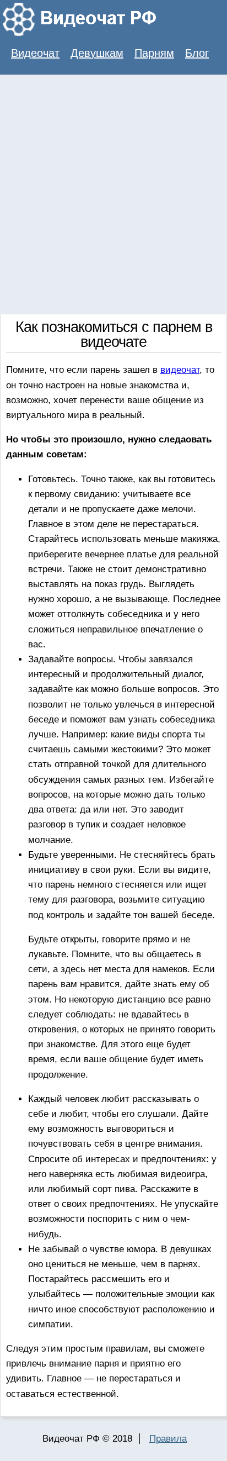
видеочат (179, 370)
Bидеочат (35, 53)
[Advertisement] (113, 194)
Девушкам (97, 53)
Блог (197, 53)
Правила (168, 1438)
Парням (154, 53)
